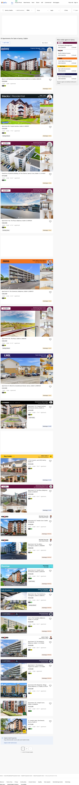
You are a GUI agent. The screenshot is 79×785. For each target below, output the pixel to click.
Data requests (47, 782)
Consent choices (32, 782)
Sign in (76, 2)
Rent (33, 2)
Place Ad (71, 2)
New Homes (27, 2)
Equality (40, 782)
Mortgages (56, 2)
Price (38, 10)
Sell (42, 2)
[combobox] (17, 10)
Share (37, 2)
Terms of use (9, 782)
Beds (52, 10)
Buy (12, 2)
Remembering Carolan (58, 782)
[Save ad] (50, 79)
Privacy (16, 782)
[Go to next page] (30, 748)
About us (2, 782)
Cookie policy (23, 782)
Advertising (67, 782)
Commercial (48, 2)
